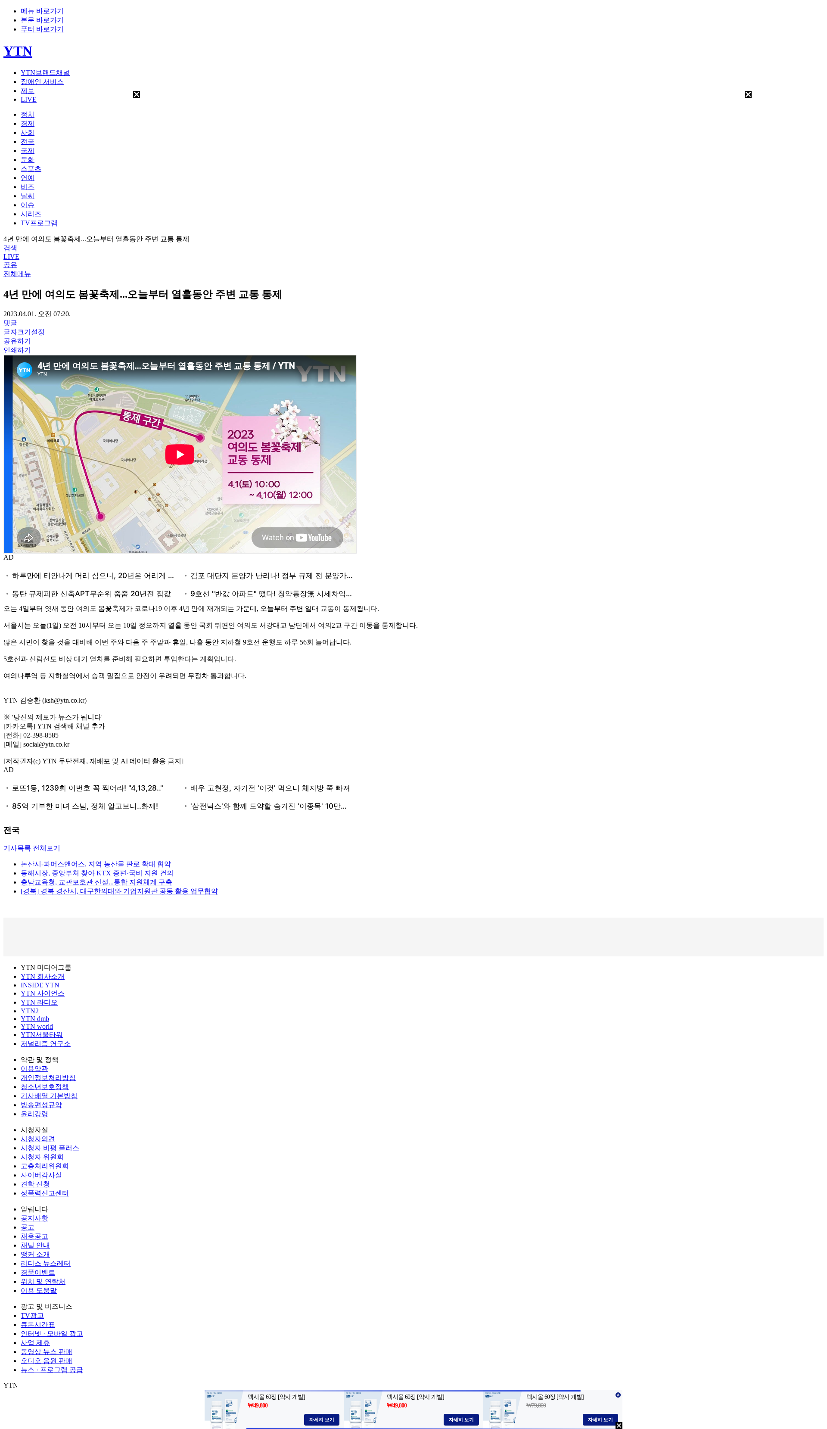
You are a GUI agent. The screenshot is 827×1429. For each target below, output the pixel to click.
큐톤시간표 (38, 1324)
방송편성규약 (41, 1104)
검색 (10, 248)
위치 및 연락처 (43, 1281)
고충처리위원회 (45, 1166)
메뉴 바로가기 (42, 11)
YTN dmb (35, 1018)
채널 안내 (35, 1245)
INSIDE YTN (40, 985)
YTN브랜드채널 (45, 72)
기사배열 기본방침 (49, 1095)
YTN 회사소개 (43, 976)
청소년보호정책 (45, 1086)
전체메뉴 (17, 273)
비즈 (27, 186)
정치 (27, 114)
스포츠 (31, 168)
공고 (27, 1227)
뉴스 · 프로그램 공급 (52, 1369)
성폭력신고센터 (45, 1193)
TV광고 (32, 1315)
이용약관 (34, 1068)
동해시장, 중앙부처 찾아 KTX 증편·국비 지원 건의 (97, 873)
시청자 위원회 (42, 1157)
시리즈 (31, 214)
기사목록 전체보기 (31, 848)
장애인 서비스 (42, 81)
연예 (27, 177)
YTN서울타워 (42, 1034)
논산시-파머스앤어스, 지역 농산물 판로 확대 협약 (96, 864)
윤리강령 (34, 1114)
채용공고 (34, 1236)
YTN (17, 51)
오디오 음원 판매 (46, 1360)
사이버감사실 (41, 1175)
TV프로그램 (39, 223)
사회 (27, 132)
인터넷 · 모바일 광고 (52, 1333)
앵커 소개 (35, 1254)
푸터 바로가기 (42, 29)
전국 (27, 141)
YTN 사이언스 (43, 993)
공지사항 (34, 1218)
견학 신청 (35, 1184)
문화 (27, 159)
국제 (27, 150)
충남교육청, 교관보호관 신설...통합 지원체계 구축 (96, 882)
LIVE (29, 99)
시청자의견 (38, 1139)
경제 (27, 123)
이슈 (27, 205)
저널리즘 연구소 (46, 1043)
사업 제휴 (35, 1342)
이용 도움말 (39, 1290)
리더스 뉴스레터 (46, 1263)
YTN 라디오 (39, 1002)
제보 (27, 90)
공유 (10, 264)
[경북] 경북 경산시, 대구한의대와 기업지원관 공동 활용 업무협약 (119, 891)
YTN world (37, 1026)
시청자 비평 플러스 (50, 1148)
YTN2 (30, 1011)
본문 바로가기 (42, 20)
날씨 (27, 195)
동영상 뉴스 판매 (46, 1351)
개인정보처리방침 (48, 1077)
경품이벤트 (38, 1272)
